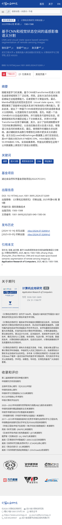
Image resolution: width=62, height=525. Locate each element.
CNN (39, 161)
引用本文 (26, 74)
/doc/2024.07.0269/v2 (39, 234)
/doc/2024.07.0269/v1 (39, 230)
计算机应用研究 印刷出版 (31, 20)
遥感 (5, 161)
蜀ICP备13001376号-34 (14, 511)
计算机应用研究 (15, 508)
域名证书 (33, 511)
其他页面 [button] (40, 74)
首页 (42, 3)
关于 (50, 3)
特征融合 (48, 161)
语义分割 (14, 161)
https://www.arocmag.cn (15, 515)
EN (58, 3)
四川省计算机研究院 (35, 508)
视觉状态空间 (27, 161)
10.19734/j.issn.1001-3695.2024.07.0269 (24, 65)
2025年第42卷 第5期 (11, 24)
